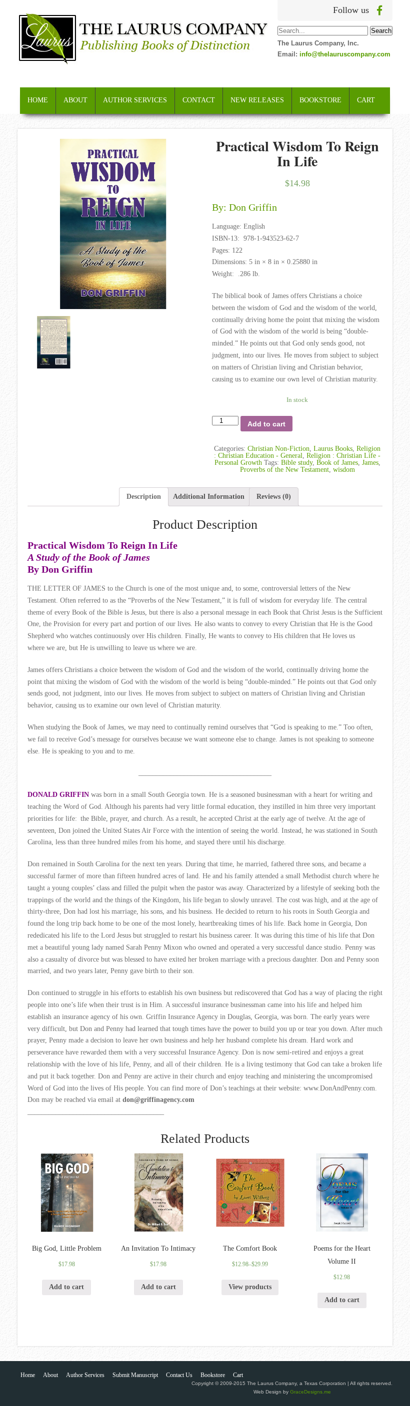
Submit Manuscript (135, 1375)
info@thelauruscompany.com (345, 54)
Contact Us (179, 1375)
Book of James (337, 462)
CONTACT (198, 100)
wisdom (344, 469)
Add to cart (267, 424)
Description (143, 496)
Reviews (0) (273, 496)
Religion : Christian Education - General (297, 452)
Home (27, 1375)
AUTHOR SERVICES (135, 100)
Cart (238, 1375)
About (50, 1375)
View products (250, 1287)
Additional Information (208, 496)
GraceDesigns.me (310, 1392)
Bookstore (212, 1375)
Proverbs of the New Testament (284, 469)
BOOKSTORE (321, 100)
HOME (38, 100)
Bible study (296, 462)
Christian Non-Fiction (279, 448)
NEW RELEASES (257, 100)
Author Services (85, 1375)
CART (366, 100)
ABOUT (76, 100)
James (370, 462)
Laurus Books (333, 448)
